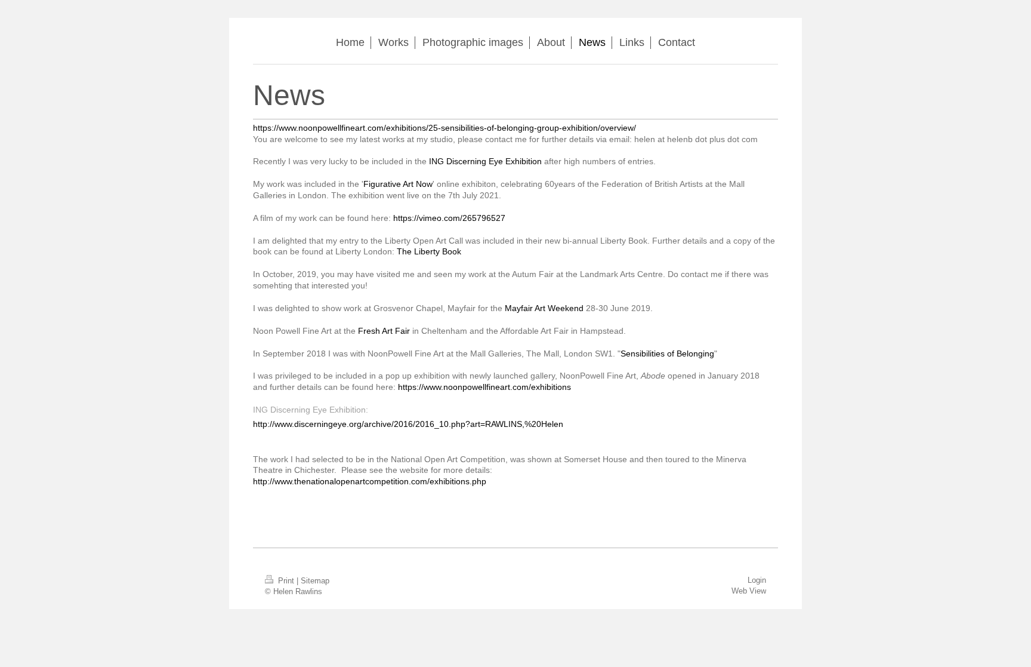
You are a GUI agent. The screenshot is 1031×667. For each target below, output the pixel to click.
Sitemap (315, 580)
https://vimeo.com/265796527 (449, 218)
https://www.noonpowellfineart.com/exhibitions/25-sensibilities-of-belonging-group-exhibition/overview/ (444, 128)
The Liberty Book (429, 251)
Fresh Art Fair (384, 331)
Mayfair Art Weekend (544, 308)
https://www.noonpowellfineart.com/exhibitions (484, 387)
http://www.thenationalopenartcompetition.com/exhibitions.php (369, 481)
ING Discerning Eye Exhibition (485, 161)
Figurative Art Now (398, 184)
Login (757, 580)
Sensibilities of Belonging (667, 353)
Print (286, 580)
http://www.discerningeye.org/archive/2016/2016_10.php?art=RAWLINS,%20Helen (408, 424)
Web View (748, 590)
